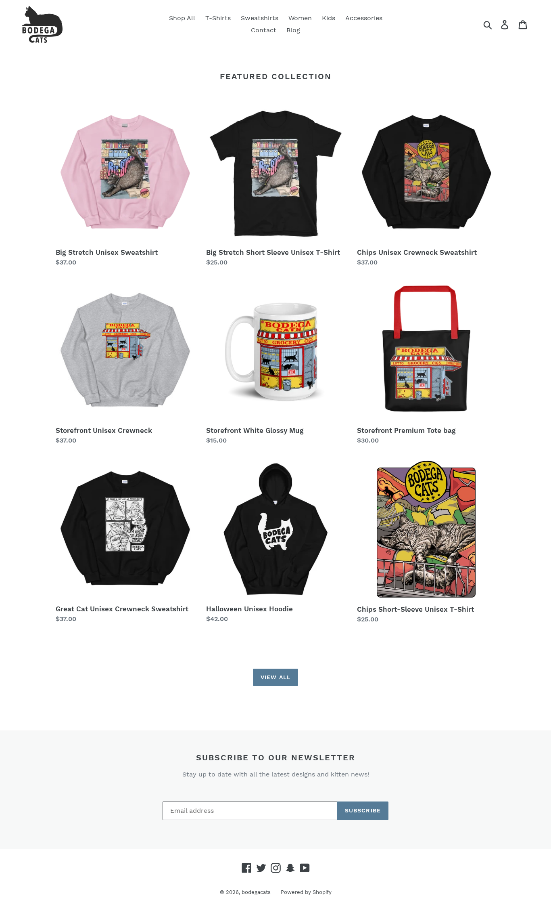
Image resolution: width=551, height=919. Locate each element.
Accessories (363, 18)
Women (300, 18)
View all (275, 677)
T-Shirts (218, 18)
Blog (293, 30)
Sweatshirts (259, 18)
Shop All (182, 18)
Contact (263, 30)
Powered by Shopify (306, 892)
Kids (328, 18)
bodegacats (256, 892)
